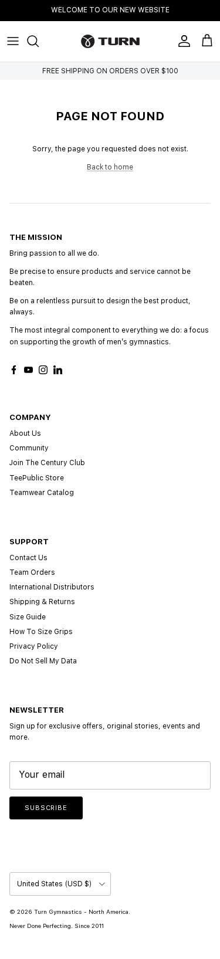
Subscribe (46, 808)
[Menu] (13, 41)
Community (29, 448)
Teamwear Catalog (41, 493)
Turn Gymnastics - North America (81, 911)
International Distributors (51, 587)
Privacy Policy (33, 646)
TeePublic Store (36, 478)
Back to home (110, 167)
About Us (25, 433)
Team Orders (32, 572)
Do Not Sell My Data (43, 661)
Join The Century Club (47, 463)
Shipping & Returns (42, 602)
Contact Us (28, 558)
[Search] (39, 41)
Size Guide (27, 617)
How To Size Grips (41, 632)
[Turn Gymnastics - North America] (110, 41)
